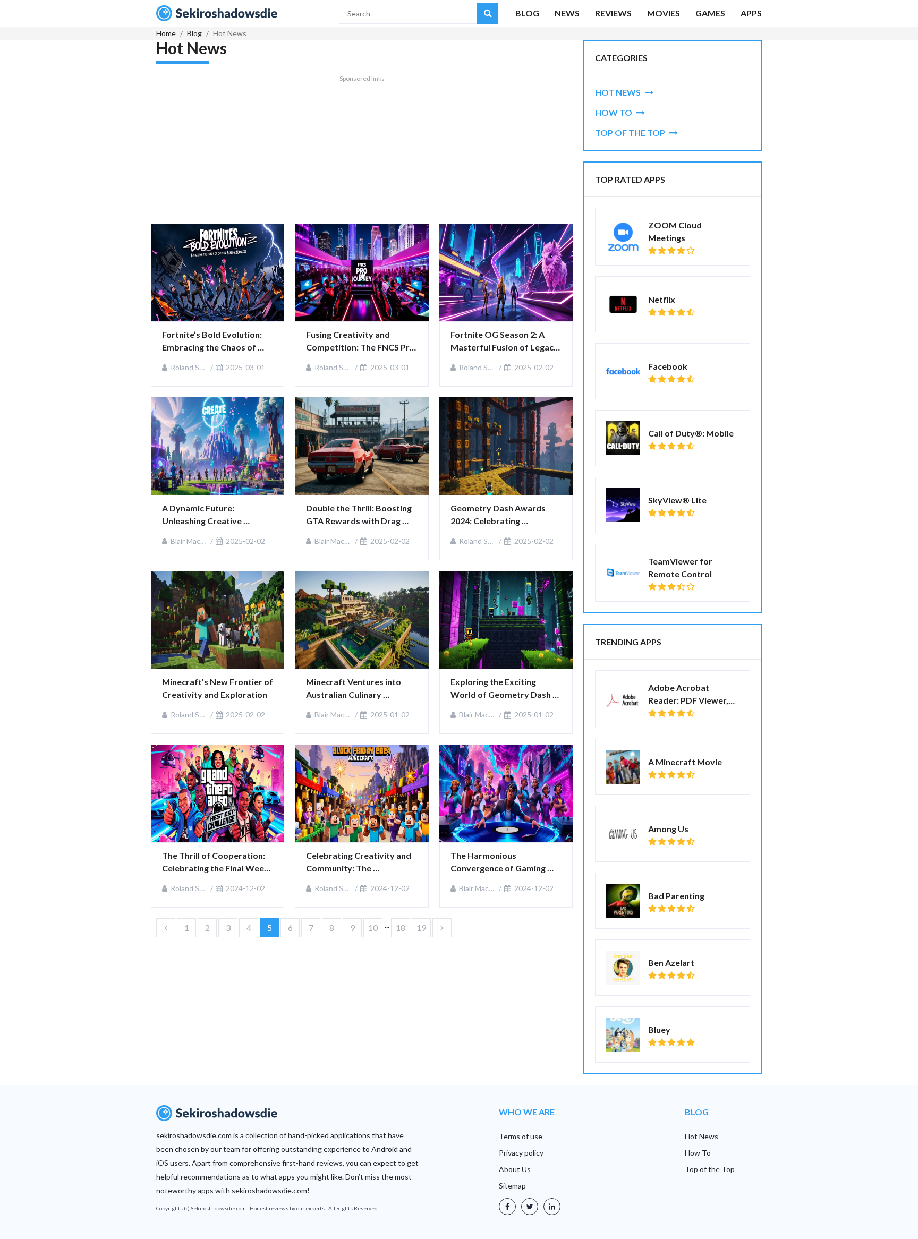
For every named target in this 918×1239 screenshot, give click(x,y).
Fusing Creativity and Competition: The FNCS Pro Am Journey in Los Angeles (361, 341)
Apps (751, 13)
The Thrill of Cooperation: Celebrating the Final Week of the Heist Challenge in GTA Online (216, 862)
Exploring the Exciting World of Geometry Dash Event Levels (501, 689)
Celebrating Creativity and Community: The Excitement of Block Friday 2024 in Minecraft (360, 862)
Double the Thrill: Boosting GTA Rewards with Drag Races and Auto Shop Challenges (359, 515)
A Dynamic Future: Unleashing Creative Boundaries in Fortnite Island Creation (207, 515)
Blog (527, 13)
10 (373, 927)
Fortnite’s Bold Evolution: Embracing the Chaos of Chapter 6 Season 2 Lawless (216, 341)
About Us (515, 1169)
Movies (663, 13)
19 (421, 927)
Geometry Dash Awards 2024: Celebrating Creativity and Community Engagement (503, 515)
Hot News (701, 1136)
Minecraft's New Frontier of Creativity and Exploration (217, 688)
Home (166, 33)
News (567, 13)
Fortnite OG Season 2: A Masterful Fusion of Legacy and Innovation (505, 341)
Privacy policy (521, 1152)
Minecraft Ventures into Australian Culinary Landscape (354, 689)
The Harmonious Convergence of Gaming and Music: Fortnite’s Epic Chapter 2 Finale (501, 862)
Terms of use (520, 1136)
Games (710, 13)
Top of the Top (710, 1169)
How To (698, 1152)
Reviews (613, 13)
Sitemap (512, 1185)
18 (400, 927)
